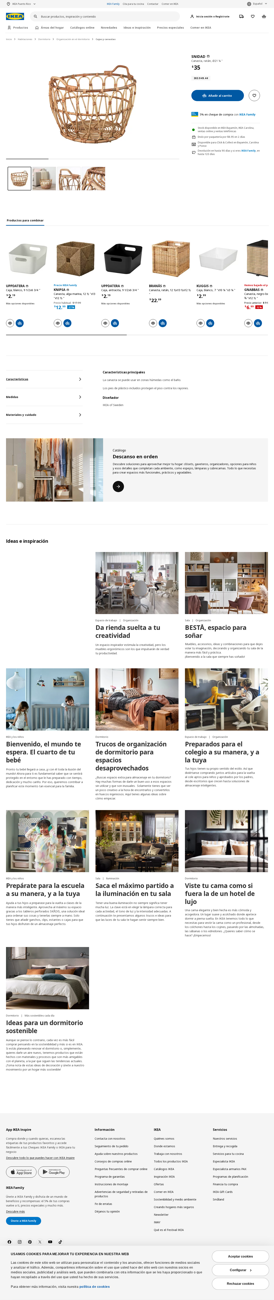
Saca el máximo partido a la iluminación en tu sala (134, 889)
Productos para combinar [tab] (25, 220)
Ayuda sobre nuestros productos (116, 1154)
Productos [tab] (20, 27)
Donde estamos (164, 1146)
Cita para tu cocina (133, 4)
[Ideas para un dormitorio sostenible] (47, 978)
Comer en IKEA (170, 4)
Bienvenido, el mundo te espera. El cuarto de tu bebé (43, 752)
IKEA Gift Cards (223, 1192)
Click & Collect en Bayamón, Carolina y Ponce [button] (228, 144)
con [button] (228, 114)
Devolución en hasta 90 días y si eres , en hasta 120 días (229, 152)
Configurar (238, 1270)
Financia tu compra (225, 1184)
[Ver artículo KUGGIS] (218, 259)
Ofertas (159, 1184)
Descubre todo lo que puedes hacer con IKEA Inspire (40, 1158)
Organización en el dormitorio (73, 39)
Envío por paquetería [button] (210, 137)
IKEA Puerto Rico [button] (21, 4)
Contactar (152, 4)
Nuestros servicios (225, 1138)
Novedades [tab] (109, 27)
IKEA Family (113, 4)
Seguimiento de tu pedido (111, 1146)
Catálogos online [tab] (82, 27)
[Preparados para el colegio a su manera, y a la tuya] (226, 699)
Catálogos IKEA (164, 1169)
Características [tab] (17, 379)
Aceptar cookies (240, 1256)
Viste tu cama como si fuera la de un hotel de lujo (220, 893)
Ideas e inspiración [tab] (137, 27)
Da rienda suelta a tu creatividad (127, 631)
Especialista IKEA (224, 1161)
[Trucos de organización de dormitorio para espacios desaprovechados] (137, 699)
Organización (130, 620)
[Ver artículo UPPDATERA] (28, 259)
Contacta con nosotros (110, 1138)
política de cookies (94, 1286)
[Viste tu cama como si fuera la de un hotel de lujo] (226, 841)
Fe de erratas (103, 1204)
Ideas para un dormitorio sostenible (44, 1026)
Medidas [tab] (12, 397)
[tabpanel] (185, 391)
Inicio (9, 39)
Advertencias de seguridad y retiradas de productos (121, 1194)
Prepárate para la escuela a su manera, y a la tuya (45, 889)
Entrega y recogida (225, 1146)
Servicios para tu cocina (228, 1154)
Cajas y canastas (106, 39)
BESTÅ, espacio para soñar (216, 631)
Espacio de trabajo (106, 620)
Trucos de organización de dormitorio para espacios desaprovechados (131, 756)
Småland (218, 1199)
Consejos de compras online (113, 1161)
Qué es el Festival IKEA (169, 1230)
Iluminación (112, 878)
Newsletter (161, 1215)
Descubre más (15, 1211)
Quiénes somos (164, 1138)
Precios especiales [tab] (170, 27)
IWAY (157, 1222)
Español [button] (257, 3)
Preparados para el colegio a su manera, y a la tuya (222, 752)
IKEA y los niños (15, 737)
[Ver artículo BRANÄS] (171, 259)
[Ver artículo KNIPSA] (75, 259)
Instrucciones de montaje (111, 1184)
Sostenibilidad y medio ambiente (175, 1199)
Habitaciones (25, 39)
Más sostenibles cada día (39, 1015)
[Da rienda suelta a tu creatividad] (137, 583)
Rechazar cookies (240, 1283)
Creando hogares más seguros (174, 1207)
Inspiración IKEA (164, 1176)
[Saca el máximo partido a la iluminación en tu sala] (137, 841)
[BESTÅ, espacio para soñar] (226, 583)
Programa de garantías (110, 1176)
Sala (187, 620)
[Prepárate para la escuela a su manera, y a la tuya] (47, 841)
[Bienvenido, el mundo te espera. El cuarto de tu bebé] (47, 699)
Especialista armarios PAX (229, 1169)
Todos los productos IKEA (171, 1161)
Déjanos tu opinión (107, 1211)
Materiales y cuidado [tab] (21, 415)
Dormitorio (44, 39)
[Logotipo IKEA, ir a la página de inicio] (15, 16)
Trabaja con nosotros (168, 1154)
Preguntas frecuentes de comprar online (121, 1169)
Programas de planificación (230, 1176)
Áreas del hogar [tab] (52, 27)
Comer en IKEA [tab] (200, 27)
